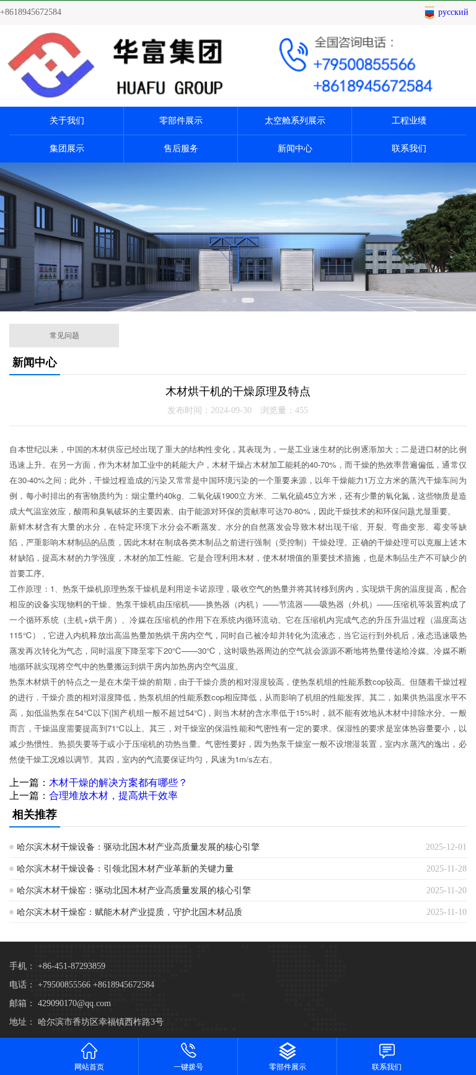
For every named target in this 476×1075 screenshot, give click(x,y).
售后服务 (181, 148)
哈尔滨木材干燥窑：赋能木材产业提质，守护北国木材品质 (129, 912)
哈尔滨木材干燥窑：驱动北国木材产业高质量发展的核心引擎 (134, 890)
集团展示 (67, 148)
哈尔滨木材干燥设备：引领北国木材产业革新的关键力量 (125, 868)
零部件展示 (181, 120)
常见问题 (64, 335)
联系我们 (409, 148)
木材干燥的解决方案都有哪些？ (118, 782)
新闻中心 (295, 148)
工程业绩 (409, 120)
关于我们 (67, 120)
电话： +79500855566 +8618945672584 (81, 984)
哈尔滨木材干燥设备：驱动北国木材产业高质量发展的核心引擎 (138, 847)
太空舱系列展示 (295, 120)
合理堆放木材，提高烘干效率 (113, 795)
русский (453, 12)
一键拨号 (188, 1067)
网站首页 (89, 1067)
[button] (224, 300)
